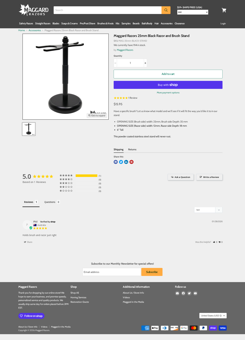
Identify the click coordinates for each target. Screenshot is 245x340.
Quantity (118, 56)
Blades (55, 23)
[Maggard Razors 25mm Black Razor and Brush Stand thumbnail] (28, 129)
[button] (215, 242)
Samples (126, 23)
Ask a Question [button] (182, 177)
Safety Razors (26, 23)
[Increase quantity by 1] (145, 63)
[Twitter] (189, 293)
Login (223, 23)
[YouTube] (195, 293)
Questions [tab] (49, 202)
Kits (117, 23)
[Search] (166, 10)
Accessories (166, 23)
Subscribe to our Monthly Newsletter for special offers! (122, 263)
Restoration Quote (79, 301)
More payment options (168, 92)
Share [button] (29, 242)
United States (211, 315)
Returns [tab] (132, 149)
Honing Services (78, 297)
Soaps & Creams (69, 23)
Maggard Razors (125, 49)
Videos (126, 297)
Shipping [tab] (119, 149)
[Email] (177, 293)
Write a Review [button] (211, 177)
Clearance (180, 23)
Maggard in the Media (133, 301)
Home (21, 30)
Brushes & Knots (105, 23)
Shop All (74, 292)
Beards (136, 23)
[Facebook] (183, 293)
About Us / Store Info (133, 292)
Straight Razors (42, 23)
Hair (156, 23)
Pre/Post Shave (87, 23)
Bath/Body (147, 23)
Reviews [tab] (28, 202)
